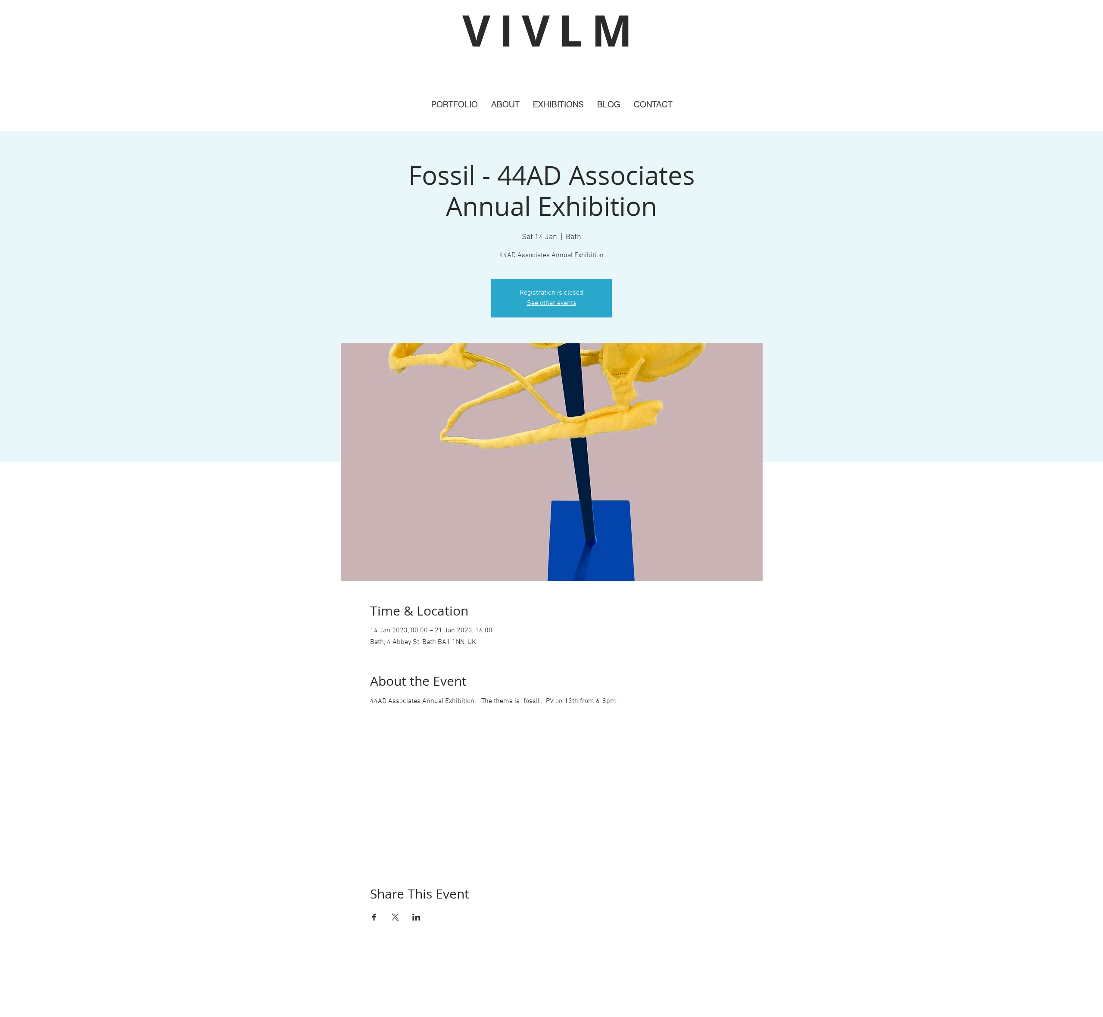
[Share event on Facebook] (374, 917)
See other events (551, 303)
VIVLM (551, 30)
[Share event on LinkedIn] (416, 917)
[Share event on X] (395, 917)
